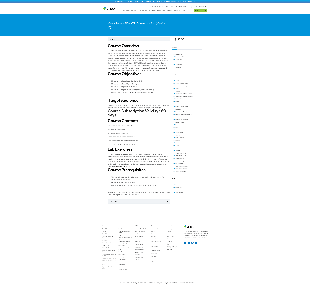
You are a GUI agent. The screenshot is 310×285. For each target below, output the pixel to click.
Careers (168, 239)
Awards (168, 234)
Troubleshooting (180, 161)
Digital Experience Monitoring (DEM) (109, 267)
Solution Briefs (154, 239)
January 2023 (179, 54)
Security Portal (181, 6)
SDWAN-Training (180, 137)
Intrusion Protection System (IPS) (125, 248)
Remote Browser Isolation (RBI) (108, 263)
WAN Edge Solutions (140, 231)
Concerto (178, 91)
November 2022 (180, 56)
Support (160, 6)
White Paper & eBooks (156, 241)
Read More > (191, 1)
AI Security (121, 257)
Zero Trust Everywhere (124, 252)
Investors (169, 231)
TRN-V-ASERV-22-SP (181, 155)
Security (178, 140)
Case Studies (154, 256)
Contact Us (169, 241)
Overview (113, 39)
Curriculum (113, 201)
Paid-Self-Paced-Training (182, 119)
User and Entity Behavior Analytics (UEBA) (124, 242)
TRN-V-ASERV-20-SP (181, 153)
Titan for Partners (139, 252)
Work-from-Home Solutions (141, 228)
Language (178, 109)
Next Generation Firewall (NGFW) (124, 232)
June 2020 (178, 67)
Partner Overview (139, 244)
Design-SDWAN (179, 98)
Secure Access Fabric (107, 242)
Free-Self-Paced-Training (182, 106)
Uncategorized (179, 163)
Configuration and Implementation (184, 93)
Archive (177, 88)
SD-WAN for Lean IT (123, 269)
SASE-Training (179, 132)
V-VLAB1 (128, 166)
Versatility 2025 (155, 250)
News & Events (170, 236)
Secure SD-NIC (122, 264)
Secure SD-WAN (122, 259)
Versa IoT (121, 235)
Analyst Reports (154, 228)
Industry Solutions (139, 236)
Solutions (137, 226)
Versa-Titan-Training (181, 171)
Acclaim (153, 258)
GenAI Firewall (122, 245)
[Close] (308, 1)
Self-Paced (178, 142)
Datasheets (153, 236)
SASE (177, 127)
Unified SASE (105, 240)
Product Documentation (156, 244)
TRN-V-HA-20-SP (180, 158)
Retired (177, 124)
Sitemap (169, 249)
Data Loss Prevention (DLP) (109, 260)
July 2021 (178, 62)
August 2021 (179, 59)
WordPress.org (179, 192)
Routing (120, 267)
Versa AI (104, 231)
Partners (137, 241)
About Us (169, 226)
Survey (177, 145)
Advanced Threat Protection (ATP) (125, 238)
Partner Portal (138, 259)
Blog (166, 6)
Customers (154, 253)
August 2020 (179, 64)
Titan (177, 148)
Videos (152, 234)
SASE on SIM (105, 245)
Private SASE (105, 248)
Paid (177, 117)
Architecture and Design (182, 83)
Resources (154, 226)
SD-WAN (178, 135)
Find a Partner (138, 254)
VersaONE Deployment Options (107, 237)
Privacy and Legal (172, 246)
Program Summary (139, 247)
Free (177, 104)
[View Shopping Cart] (191, 7)
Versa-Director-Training (181, 168)
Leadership (169, 228)
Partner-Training (180, 122)
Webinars (153, 231)
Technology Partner (139, 249)
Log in (177, 185)
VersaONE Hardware (107, 234)
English (177, 101)
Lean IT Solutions (139, 234)
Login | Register (199, 6)
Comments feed (179, 190)
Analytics (178, 80)
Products (105, 226)
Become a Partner (139, 257)
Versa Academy (154, 246)
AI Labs (172, 6)
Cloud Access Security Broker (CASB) (109, 255)
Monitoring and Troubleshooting (183, 111)
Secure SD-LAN (122, 262)
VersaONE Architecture (107, 228)
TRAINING (153, 6)
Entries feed (178, 187)
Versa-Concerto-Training (182, 166)
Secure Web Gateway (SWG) (109, 258)
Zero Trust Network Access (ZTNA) (108, 251)
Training (178, 150)
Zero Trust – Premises (124, 229)
